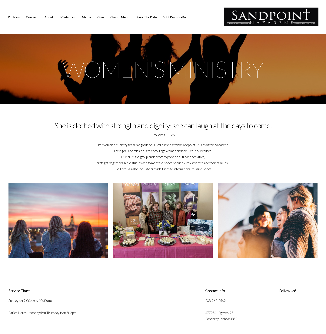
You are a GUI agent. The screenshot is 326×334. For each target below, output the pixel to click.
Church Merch (120, 17)
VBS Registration (175, 17)
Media (86, 17)
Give (100, 17)
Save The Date (147, 17)
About (49, 17)
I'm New (14, 17)
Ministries (67, 17)
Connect (32, 17)
